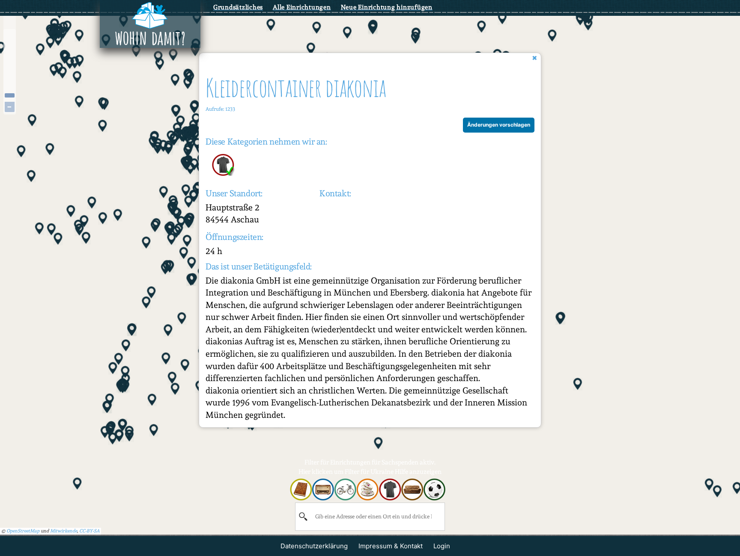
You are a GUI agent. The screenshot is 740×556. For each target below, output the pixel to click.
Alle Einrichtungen (302, 7)
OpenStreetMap (22, 531)
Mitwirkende (63, 531)
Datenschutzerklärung (314, 546)
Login (441, 546)
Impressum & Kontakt (390, 546)
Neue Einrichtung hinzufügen (387, 7)
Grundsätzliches (238, 7)
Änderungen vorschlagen (498, 124)
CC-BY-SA (89, 531)
